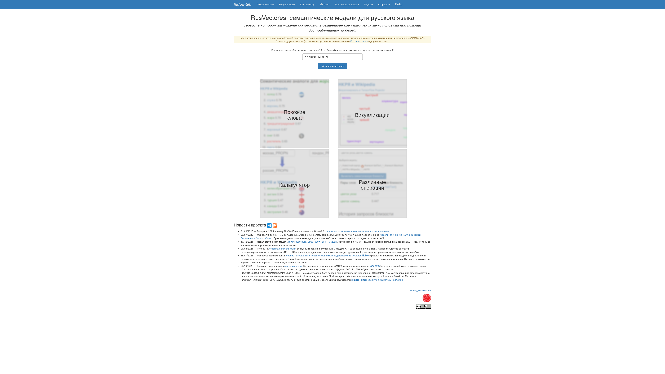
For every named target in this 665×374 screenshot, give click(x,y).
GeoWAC (375, 266)
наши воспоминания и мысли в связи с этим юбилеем (358, 231)
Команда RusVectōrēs (420, 290)
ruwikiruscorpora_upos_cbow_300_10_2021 (312, 241)
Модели (368, 4)
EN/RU (398, 4)
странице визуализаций (282, 248)
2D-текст (324, 4)
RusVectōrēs (242, 4)
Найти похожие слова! (332, 66)
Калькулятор (307, 4)
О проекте (384, 4)
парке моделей (293, 266)
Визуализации (287, 4)
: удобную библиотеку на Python (377, 279)
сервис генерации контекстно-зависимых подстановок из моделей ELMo (327, 255)
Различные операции (347, 4)
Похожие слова (265, 4)
